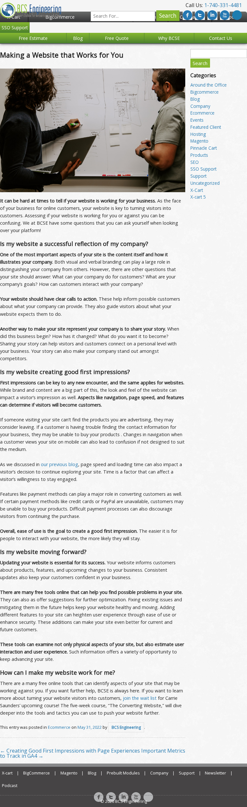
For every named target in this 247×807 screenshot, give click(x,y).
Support (198, 176)
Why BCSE (169, 38)
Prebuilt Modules (123, 773)
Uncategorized (205, 183)
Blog (195, 99)
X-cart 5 (198, 197)
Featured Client (205, 127)
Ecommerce (59, 727)
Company (200, 106)
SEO (194, 162)
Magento (199, 141)
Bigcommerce (204, 92)
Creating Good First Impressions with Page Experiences (70, 750)
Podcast (9, 785)
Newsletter (215, 773)
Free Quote (117, 38)
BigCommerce (36, 773)
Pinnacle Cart (203, 148)
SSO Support (203, 169)
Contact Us (220, 38)
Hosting (198, 134)
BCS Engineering (126, 727)
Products (199, 155)
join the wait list (140, 698)
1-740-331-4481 (223, 5)
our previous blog (59, 464)
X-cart (7, 773)
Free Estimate (33, 38)
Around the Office (208, 85)
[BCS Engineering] (30, 9)
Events (197, 120)
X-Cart (196, 190)
